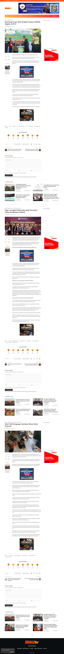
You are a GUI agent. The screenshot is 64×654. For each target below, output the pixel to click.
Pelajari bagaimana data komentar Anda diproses (29, 176)
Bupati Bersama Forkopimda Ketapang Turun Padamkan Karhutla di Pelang (22, 626)
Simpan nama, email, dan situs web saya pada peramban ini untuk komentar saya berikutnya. (16, 387)
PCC (26, 126)
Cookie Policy (7, 650)
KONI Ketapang (25, 555)
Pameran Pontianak (21, 126)
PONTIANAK (19, 208)
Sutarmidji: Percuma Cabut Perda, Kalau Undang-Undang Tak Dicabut (51, 186)
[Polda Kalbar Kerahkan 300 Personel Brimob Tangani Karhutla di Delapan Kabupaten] (7, 66)
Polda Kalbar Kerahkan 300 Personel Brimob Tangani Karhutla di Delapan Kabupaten (7, 72)
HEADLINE (10, 638)
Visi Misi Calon (15, 342)
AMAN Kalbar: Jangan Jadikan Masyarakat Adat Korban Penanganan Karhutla (23, 196)
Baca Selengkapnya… (27, 190)
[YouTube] (58, 1)
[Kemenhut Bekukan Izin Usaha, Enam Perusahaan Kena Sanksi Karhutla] (7, 249)
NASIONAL (10, 208)
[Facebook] (55, 1)
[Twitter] (56, 1)
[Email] (9, 59)
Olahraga (20, 422)
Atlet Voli (11, 555)
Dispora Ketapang (18, 555)
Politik (15, 208)
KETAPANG (10, 422)
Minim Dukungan (32, 555)
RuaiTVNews (46, 189)
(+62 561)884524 (8, 0)
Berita (7, 208)
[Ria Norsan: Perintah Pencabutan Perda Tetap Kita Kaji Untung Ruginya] (10, 412)
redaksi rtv (7, 26)
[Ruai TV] (8, 8)
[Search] (56, 16)
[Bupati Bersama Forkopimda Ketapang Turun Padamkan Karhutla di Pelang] (10, 627)
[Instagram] (57, 1)
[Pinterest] (6, 59)
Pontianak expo (37, 126)
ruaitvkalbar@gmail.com (15, 0)
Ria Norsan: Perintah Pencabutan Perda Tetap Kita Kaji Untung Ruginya (23, 410)
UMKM (7, 127)
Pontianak (31, 126)
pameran (14, 126)
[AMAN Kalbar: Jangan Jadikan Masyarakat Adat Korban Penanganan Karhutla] (10, 197)
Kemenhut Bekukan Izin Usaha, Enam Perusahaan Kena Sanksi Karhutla (7, 254)
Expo (10, 126)
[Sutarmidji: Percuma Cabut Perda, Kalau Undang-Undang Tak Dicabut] (38, 187)
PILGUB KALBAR (8, 342)
